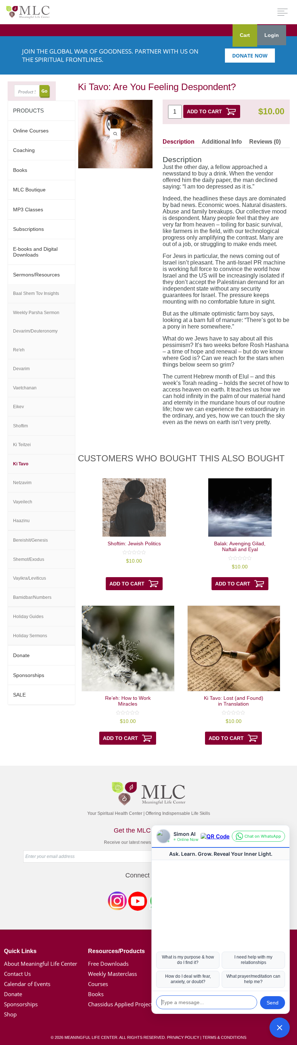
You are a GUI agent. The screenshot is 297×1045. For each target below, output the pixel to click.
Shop (10, 1014)
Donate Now (250, 55)
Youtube (137, 902)
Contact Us (17, 973)
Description (178, 142)
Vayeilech (22, 501)
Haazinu (21, 520)
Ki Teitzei (22, 444)
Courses (98, 983)
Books (20, 170)
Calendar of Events (27, 983)
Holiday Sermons (30, 635)
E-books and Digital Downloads (35, 252)
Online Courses (31, 131)
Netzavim (22, 482)
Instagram (117, 902)
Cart (245, 35)
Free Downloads (108, 963)
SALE (19, 695)
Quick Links (20, 951)
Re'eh (19, 349)
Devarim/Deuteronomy (35, 331)
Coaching (24, 150)
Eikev (18, 406)
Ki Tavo (20, 463)
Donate (21, 655)
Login (271, 35)
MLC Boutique (29, 189)
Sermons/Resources (36, 275)
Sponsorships (28, 675)
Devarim (21, 368)
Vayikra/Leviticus (29, 578)
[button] (279, 1028)
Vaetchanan (25, 387)
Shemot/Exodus (28, 559)
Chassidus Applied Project (120, 1004)
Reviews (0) (265, 142)
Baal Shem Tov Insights (36, 293)
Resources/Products (116, 951)
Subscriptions (28, 229)
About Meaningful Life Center (40, 963)
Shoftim (20, 425)
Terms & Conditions (224, 1037)
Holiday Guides (28, 616)
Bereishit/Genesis (30, 540)
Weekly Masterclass (112, 973)
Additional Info (222, 142)
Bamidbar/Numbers (32, 597)
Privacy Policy (183, 1037)
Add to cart (204, 111)
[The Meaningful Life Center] (28, 12)
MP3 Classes (28, 209)
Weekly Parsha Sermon (36, 312)
